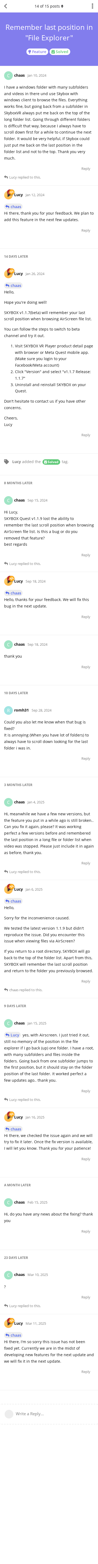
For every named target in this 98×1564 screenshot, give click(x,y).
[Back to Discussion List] (5, 6)
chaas (16, 206)
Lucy (15, 1035)
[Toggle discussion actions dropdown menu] (92, 6)
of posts (47, 6)
